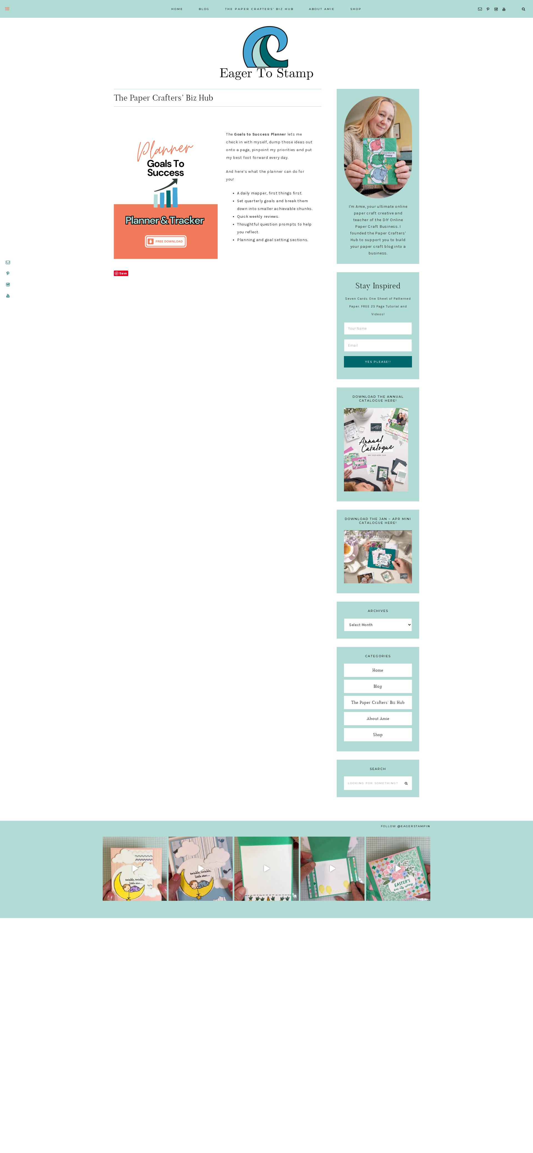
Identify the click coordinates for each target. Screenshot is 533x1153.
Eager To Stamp (266, 53)
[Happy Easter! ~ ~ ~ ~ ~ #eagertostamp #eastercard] (266, 869)
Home (378, 670)
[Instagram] (497, 2)
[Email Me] (481, 2)
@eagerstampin (414, 826)
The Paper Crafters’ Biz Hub (378, 702)
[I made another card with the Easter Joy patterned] (398, 869)
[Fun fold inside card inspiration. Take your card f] (332, 869)
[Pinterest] (489, 2)
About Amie (378, 718)
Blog (378, 686)
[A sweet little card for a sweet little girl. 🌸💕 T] (135, 869)
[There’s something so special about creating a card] (201, 869)
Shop (378, 734)
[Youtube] (505, 2)
